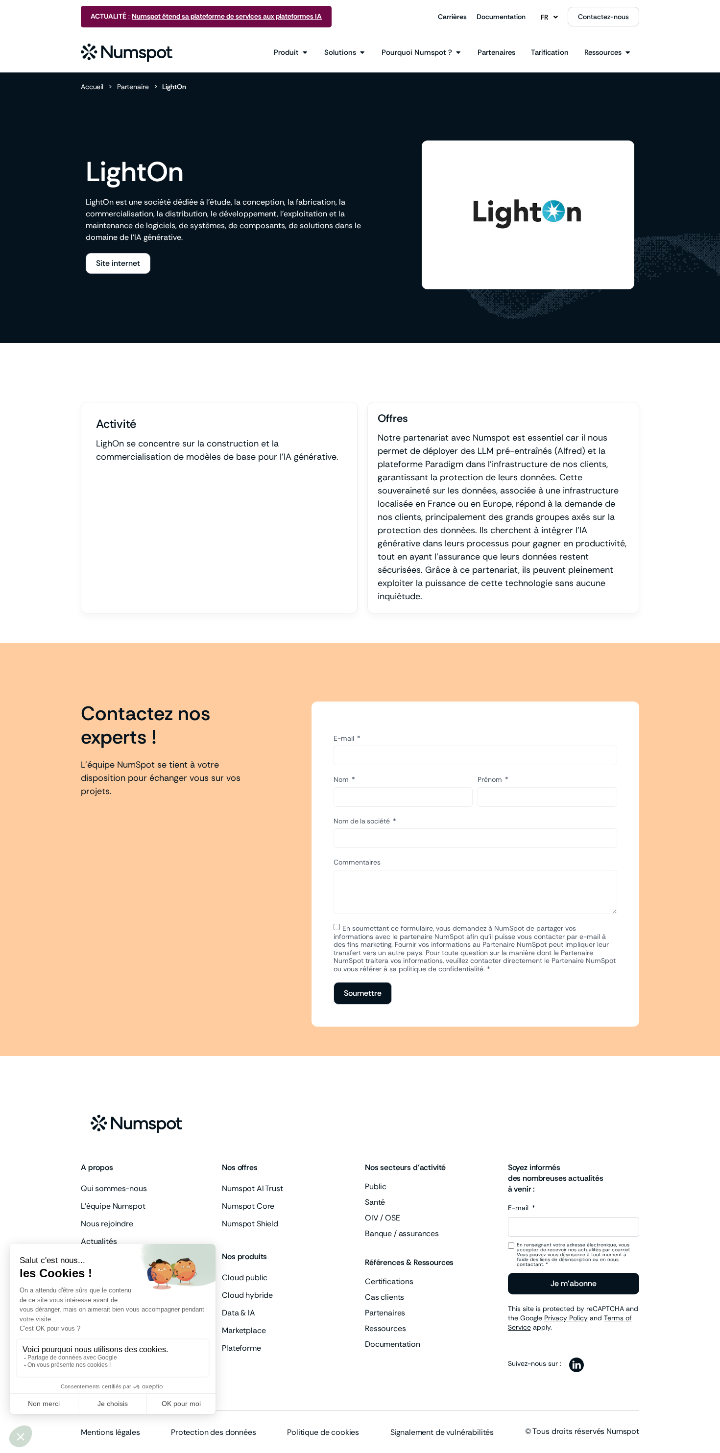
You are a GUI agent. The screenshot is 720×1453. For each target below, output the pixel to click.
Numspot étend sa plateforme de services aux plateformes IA (227, 16)
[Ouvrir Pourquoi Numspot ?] (458, 52)
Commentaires (357, 862)
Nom (342, 779)
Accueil (92, 86)
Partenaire (133, 86)
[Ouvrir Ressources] (627, 52)
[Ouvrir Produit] (305, 52)
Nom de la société (362, 821)
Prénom (491, 779)
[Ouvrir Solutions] (362, 52)
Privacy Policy (566, 1317)
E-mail (345, 738)
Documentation (501, 16)
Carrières (452, 16)
